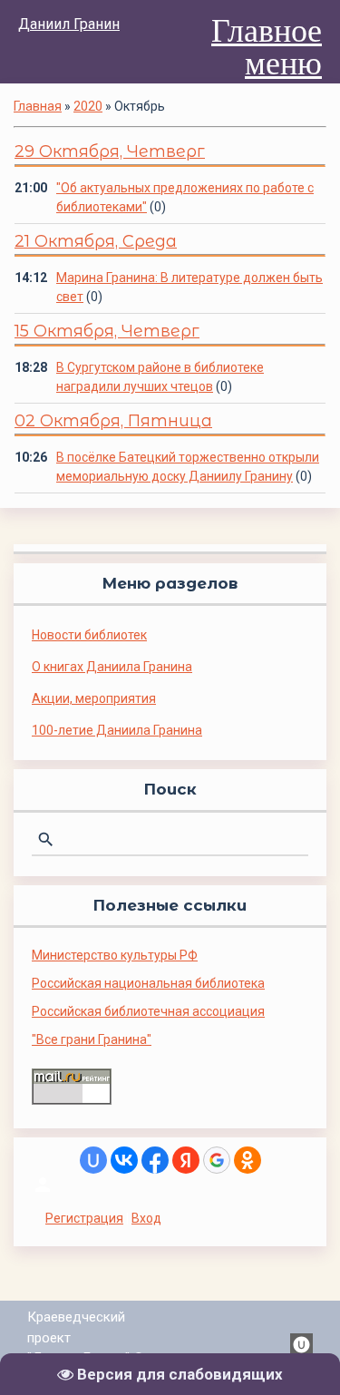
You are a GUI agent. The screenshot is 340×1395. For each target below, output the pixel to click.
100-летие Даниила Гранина (117, 730)
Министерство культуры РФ (115, 955)
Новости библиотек (89, 635)
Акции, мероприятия (94, 698)
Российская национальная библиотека (148, 983)
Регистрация (84, 1218)
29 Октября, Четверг (110, 151)
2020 (87, 106)
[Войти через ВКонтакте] (124, 1160)
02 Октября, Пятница (113, 421)
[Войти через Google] (216, 1160)
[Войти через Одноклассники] (247, 1160)
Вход (146, 1218)
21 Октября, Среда (96, 241)
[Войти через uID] (93, 1160)
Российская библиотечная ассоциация (148, 1011)
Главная (38, 106)
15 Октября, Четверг (107, 331)
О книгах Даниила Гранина (112, 666)
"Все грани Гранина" (91, 1039)
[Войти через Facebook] (155, 1160)
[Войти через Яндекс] (185, 1160)
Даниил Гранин (69, 24)
